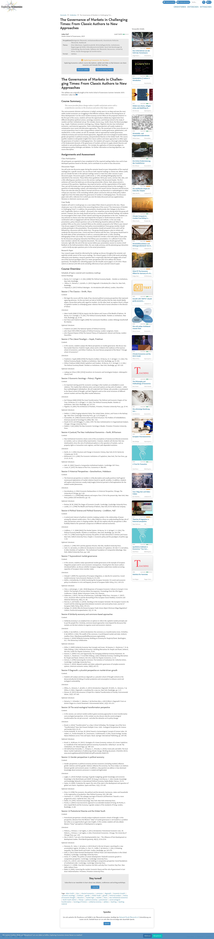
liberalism (80, 898)
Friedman (80, 895)
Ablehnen (147, 936)
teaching (113, 902)
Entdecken (193, 7)
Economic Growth (119, 893)
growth (105, 895)
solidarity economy (95, 902)
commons (99, 893)
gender (87, 895)
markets (99, 898)
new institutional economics (118, 898)
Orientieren (180, 7)
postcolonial (103, 900)
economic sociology (68, 895)
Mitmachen (205, 7)
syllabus (106, 902)
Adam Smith (70, 893)
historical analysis (115, 895)
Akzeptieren (157, 936)
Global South (96, 895)
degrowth (108, 893)
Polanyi (81, 900)
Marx (105, 898)
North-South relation (70, 900)
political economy (91, 900)
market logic (90, 898)
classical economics (87, 893)
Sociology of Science (80, 902)
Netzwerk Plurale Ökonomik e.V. (129, 917)
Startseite (63, 15)
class (77, 893)
